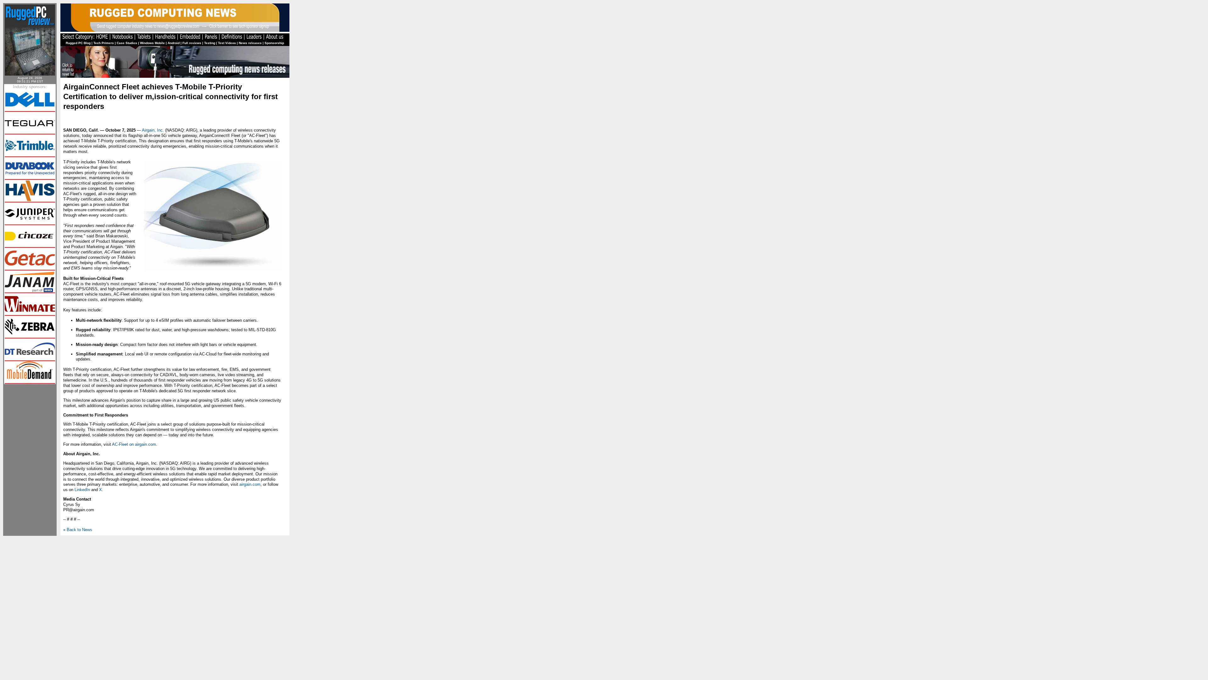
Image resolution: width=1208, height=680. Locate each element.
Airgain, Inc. (153, 130)
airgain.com (249, 484)
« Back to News (77, 529)
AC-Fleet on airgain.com (134, 444)
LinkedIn (82, 489)
